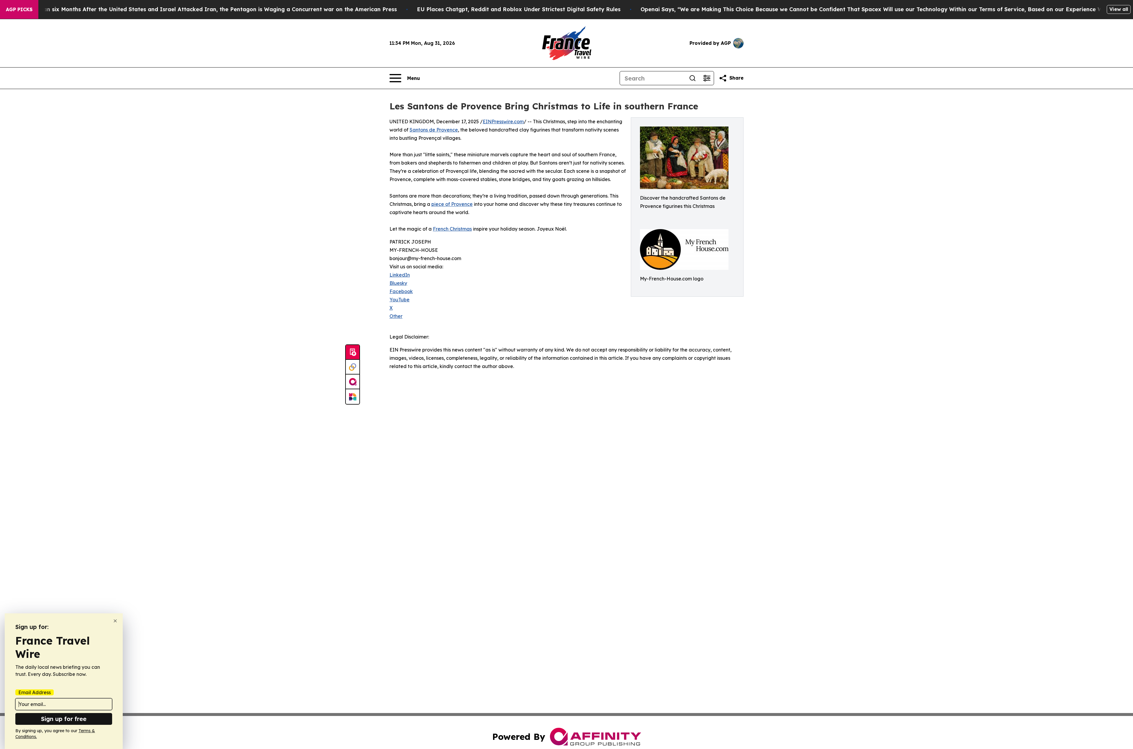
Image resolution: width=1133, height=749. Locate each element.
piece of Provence (452, 204)
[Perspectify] (352, 367)
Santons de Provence (434, 130)
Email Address (34, 692)
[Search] (692, 78)
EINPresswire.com (503, 121)
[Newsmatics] (352, 396)
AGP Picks (19, 9)
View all (1118, 9)
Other (395, 316)
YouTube (399, 300)
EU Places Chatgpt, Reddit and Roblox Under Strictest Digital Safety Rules (518, 9)
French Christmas (452, 229)
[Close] (115, 621)
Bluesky (398, 283)
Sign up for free (63, 718)
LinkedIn (399, 275)
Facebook (401, 291)
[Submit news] (352, 352)
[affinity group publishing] (352, 381)
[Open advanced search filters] (707, 78)
